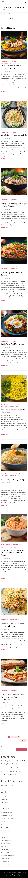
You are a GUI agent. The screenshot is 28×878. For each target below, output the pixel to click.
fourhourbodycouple (14, 7)
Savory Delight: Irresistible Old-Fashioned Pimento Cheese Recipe (13, 552)
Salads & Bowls (5, 852)
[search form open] (25, 2)
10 (19, 737)
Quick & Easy (12, 270)
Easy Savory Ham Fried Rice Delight (11, 274)
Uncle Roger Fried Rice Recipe (12, 344)
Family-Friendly (4, 61)
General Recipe (13, 61)
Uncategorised (5, 861)
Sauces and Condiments (7, 855)
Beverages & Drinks (6, 815)
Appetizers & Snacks (5, 544)
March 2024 (4, 799)
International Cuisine (6, 63)
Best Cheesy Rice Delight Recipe (13, 480)
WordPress (19, 875)
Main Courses (16, 63)
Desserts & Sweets (6, 828)
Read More (4, 91)
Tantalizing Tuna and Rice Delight (14, 135)
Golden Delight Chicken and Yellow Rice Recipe (11, 67)
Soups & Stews (22, 201)
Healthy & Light (4, 201)
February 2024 (5, 802)
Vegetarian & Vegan (13, 406)
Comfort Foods (15, 197)
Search (3, 747)
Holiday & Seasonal (14, 619)
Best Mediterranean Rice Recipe (13, 409)
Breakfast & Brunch (5, 130)
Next (22, 740)
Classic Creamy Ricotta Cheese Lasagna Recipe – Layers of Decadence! (12, 697)
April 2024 (3, 796)
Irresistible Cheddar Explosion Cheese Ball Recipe (12, 625)
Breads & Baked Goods (6, 473)
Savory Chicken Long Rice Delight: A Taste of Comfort (14, 205)
